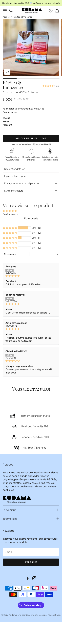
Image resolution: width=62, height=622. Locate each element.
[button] (5, 10)
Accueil (6, 17)
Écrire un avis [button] (31, 218)
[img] (31, 276)
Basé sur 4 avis (10, 213)
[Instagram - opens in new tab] (34, 578)
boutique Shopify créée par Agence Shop (41, 615)
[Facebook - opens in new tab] (28, 578)
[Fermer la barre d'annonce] (58, 2)
